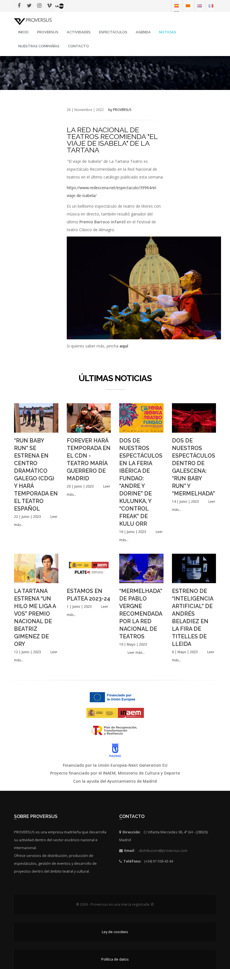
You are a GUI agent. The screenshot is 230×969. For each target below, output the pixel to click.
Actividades (79, 32)
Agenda (143, 32)
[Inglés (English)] (199, 5)
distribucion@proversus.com (163, 850)
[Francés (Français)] (211, 5)
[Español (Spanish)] (176, 5)
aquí (123, 346)
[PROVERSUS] (33, 21)
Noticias (167, 32)
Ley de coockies (115, 931)
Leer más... (136, 652)
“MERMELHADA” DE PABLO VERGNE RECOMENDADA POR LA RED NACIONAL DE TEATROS (140, 614)
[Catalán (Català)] (188, 5)
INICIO (23, 32)
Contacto (78, 46)
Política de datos (115, 959)
